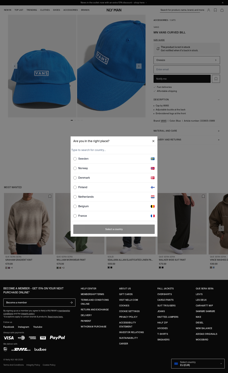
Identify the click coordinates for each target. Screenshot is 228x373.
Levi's (199, 294)
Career (123, 343)
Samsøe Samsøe (205, 311)
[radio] (75, 158)
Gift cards (126, 294)
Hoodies (162, 328)
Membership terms (92, 294)
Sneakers (163, 339)
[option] (114, 159)
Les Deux (201, 300)
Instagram (23, 326)
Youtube (37, 326)
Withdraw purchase (93, 326)
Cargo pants (165, 300)
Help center (88, 288)
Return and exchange (95, 309)
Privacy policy (128, 317)
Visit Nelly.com (128, 300)
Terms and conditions (13, 365)
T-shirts (162, 334)
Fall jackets (165, 288)
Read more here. (55, 316)
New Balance (204, 328)
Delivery (86, 315)
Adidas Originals (206, 334)
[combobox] (113, 150)
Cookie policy (49, 365)
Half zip (162, 322)
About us (125, 288)
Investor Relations (131, 332)
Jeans (161, 311)
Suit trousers (166, 305)
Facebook (8, 326)
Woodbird (202, 339)
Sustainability (128, 338)
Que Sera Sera (205, 288)
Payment (86, 321)
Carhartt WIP (204, 305)
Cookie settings (129, 311)
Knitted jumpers (167, 317)
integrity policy (28, 313)
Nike (198, 317)
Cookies (124, 305)
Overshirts (164, 294)
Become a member (16, 302)
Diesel (200, 322)
